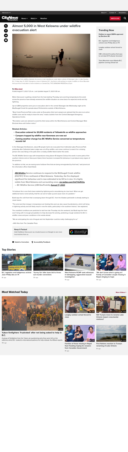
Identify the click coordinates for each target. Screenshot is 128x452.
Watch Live (115, 18)
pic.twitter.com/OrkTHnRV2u (72, 182)
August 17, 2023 (58, 185)
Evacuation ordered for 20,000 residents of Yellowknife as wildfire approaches (51, 132)
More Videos (120, 292)
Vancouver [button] (5, 13)
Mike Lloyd (18, 89)
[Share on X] (6, 26)
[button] (104, 12)
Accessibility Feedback (42, 242)
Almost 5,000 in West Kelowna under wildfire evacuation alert (46, 28)
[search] (125, 18)
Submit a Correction (22, 242)
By (17, 89)
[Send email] (6, 40)
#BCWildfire (20, 173)
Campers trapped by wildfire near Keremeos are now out (41, 135)
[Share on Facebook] (6, 31)
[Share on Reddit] (6, 35)
